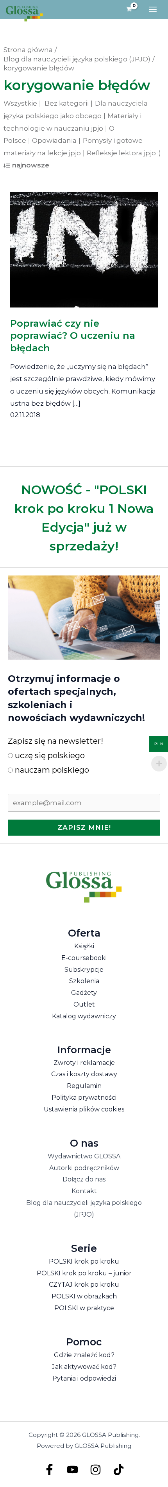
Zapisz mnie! (84, 827)
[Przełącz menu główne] (152, 9)
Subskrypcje (84, 969)
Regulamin (84, 1086)
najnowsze (30, 165)
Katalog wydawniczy (84, 1016)
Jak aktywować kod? (84, 1366)
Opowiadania (54, 140)
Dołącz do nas (84, 1179)
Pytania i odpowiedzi (84, 1378)
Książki (84, 946)
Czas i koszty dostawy (84, 1074)
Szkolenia (84, 981)
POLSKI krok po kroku (84, 1261)
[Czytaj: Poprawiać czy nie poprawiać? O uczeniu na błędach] (84, 244)
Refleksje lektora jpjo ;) (124, 153)
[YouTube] (72, 1469)
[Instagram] (95, 1469)
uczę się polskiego (49, 755)
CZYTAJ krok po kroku (84, 1284)
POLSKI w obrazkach (84, 1296)
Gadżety (84, 992)
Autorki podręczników (84, 1168)
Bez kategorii (67, 103)
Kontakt (84, 1191)
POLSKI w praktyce (84, 1308)
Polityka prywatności (84, 1097)
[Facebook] (49, 1469)
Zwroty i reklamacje (84, 1062)
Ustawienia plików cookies (84, 1109)
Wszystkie (20, 103)
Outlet (84, 1004)
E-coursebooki (84, 958)
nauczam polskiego (51, 770)
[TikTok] (118, 1469)
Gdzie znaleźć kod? (84, 1355)
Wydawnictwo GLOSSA (84, 1156)
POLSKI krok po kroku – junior (84, 1273)
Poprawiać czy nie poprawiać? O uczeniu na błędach (72, 335)
